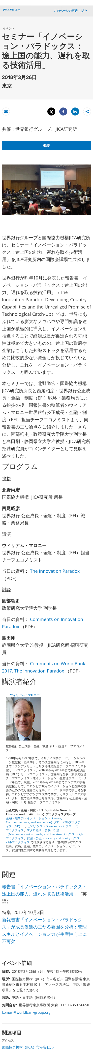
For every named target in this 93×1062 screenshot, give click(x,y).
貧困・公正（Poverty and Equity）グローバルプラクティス (44, 840)
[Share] (63, 112)
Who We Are (11, 10)
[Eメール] (6, 112)
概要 (46, 145)
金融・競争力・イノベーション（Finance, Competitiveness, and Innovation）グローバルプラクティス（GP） (43, 822)
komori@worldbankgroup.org (26, 1012)
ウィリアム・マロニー (25, 695)
